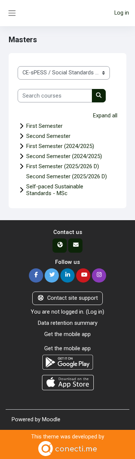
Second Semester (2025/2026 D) (66, 176)
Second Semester (48, 136)
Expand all (105, 115)
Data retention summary (68, 323)
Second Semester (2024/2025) (64, 156)
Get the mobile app (67, 334)
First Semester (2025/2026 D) (62, 166)
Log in (121, 12)
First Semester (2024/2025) (60, 146)
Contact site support (72, 298)
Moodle (51, 419)
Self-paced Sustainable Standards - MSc (54, 190)
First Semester (44, 126)
